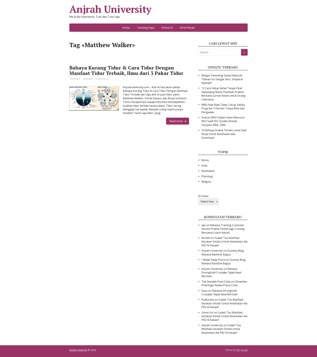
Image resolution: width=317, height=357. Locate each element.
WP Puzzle (242, 350)
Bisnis (205, 160)
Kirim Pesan (187, 27)
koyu (204, 290)
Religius (206, 181)
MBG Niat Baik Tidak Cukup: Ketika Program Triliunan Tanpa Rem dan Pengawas (223, 108)
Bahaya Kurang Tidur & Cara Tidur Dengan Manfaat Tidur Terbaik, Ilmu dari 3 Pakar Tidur (126, 70)
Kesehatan (88, 78)
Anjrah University (110, 9)
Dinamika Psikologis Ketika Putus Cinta (224, 283)
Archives (203, 196)
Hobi (204, 165)
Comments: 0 (102, 78)
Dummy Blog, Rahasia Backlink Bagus (222, 252)
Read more (176, 121)
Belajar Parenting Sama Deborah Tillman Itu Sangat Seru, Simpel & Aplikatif (222, 79)
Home (126, 27)
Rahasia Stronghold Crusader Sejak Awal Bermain (221, 272)
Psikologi (207, 176)
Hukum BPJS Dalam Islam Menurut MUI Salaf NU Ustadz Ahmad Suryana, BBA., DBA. (223, 121)
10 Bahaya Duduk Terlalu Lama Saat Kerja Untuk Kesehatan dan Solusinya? (223, 133)
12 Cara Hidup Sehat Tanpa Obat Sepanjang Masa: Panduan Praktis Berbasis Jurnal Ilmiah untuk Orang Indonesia (223, 93)
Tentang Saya (145, 27)
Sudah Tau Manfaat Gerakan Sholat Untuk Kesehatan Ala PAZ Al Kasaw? (224, 241)
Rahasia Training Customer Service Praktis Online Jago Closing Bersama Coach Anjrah (223, 228)
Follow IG (167, 27)
